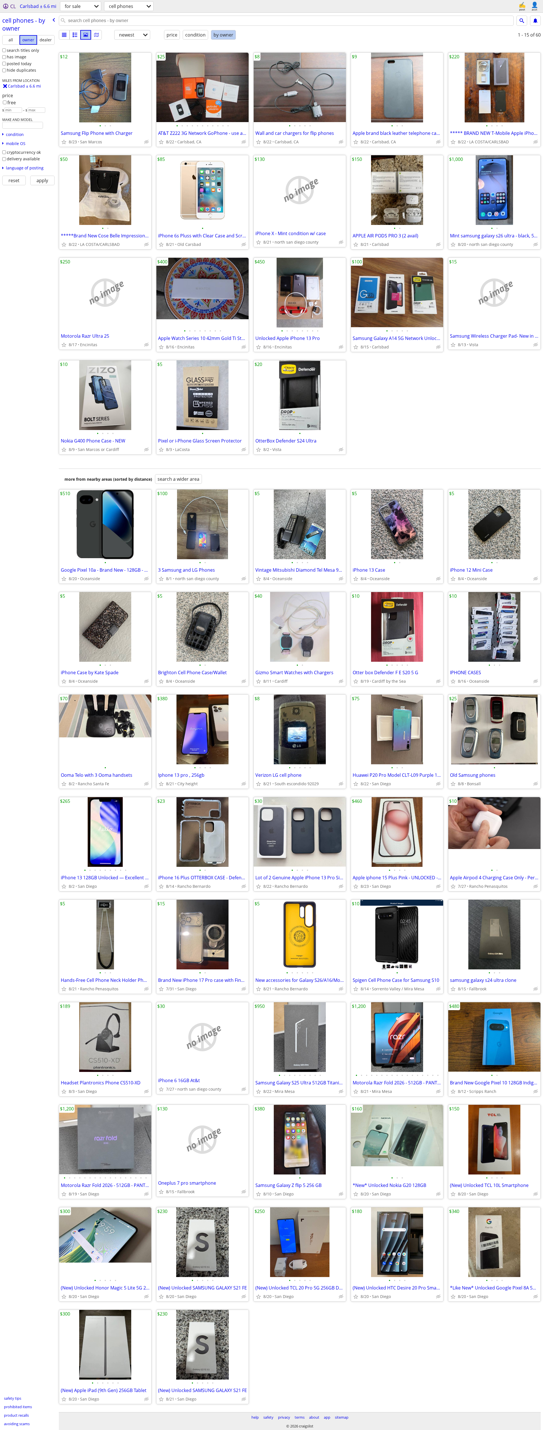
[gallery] (85, 35)
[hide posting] (146, 142)
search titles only (23, 50)
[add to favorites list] (64, 142)
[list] (64, 35)
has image (16, 56)
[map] (96, 35)
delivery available (23, 158)
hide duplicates (21, 70)
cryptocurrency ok (24, 152)
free (11, 102)
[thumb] (75, 35)
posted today (19, 63)
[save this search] (535, 21)
